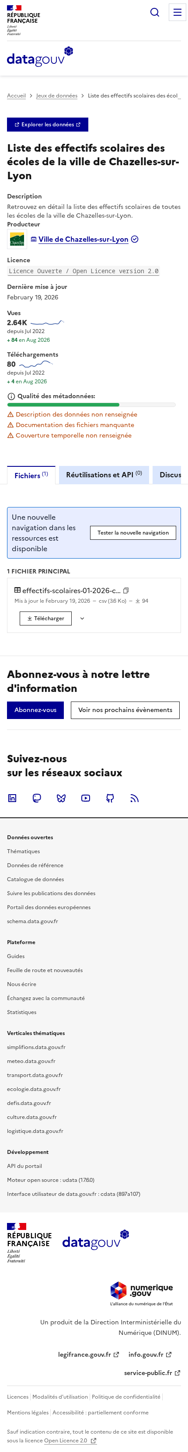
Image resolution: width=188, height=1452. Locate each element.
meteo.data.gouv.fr (31, 1061)
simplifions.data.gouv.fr (36, 1047)
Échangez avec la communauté (46, 998)
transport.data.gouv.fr (35, 1075)
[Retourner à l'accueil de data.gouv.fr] (40, 57)
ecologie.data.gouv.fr (34, 1089)
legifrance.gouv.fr (84, 1354)
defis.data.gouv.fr (29, 1103)
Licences (17, 1397)
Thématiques (23, 851)
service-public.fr (148, 1373)
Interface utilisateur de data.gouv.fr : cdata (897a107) (73, 1194)
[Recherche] (155, 12)
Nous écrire (21, 984)
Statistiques (21, 1012)
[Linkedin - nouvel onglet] (12, 798)
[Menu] (177, 12)
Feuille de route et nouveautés (45, 970)
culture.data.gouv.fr (32, 1117)
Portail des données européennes (49, 907)
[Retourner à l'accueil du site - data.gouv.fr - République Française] (96, 1243)
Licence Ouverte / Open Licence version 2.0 (83, 271)
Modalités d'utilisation (60, 1397)
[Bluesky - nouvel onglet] (61, 798)
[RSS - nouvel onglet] (134, 798)
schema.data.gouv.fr (32, 921)
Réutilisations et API (104, 474)
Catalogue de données (35, 879)
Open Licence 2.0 (66, 1441)
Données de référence (35, 865)
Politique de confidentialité (126, 1397)
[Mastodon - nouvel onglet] (36, 798)
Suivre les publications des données (51, 893)
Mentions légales (28, 1413)
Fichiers (31, 475)
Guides (15, 956)
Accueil (16, 96)
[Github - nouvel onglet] (110, 798)
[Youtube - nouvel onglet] (85, 798)
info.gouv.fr (146, 1354)
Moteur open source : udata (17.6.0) (50, 1180)
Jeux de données (56, 96)
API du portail (24, 1166)
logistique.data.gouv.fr (35, 1131)
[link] (47, 125)
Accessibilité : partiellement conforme (100, 1413)
